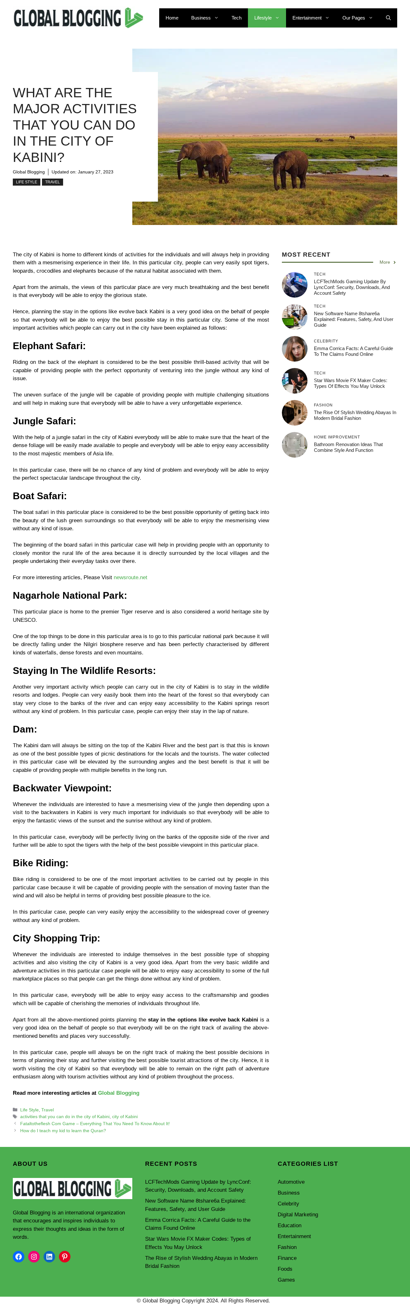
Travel (52, 182)
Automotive (291, 1182)
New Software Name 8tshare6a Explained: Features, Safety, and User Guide (353, 319)
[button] (388, 18)
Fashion (287, 1247)
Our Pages (353, 17)
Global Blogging (29, 171)
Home (172, 17)
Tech (237, 17)
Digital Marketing (298, 1215)
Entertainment (307, 17)
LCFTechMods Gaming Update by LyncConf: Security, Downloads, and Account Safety (352, 287)
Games (286, 1280)
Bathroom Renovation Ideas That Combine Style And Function (348, 447)
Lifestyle (263, 17)
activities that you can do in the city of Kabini (65, 1116)
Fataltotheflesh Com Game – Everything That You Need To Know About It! (95, 1123)
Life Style (26, 182)
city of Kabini (125, 1116)
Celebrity (288, 1204)
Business (201, 17)
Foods (285, 1269)
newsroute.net (130, 577)
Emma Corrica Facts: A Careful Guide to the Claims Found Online (353, 351)
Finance (287, 1258)
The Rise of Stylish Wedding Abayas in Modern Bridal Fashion (355, 415)
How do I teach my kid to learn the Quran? (63, 1130)
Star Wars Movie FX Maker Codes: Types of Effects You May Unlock (350, 383)
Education (289, 1225)
